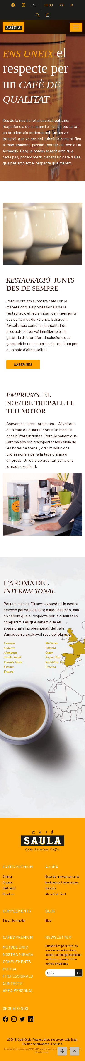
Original (7, 876)
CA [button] (33, 5)
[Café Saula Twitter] (22, 1019)
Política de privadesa (35, 1044)
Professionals (18, 975)
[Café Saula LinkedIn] (30, 1019)
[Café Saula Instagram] (23, 5)
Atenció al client (55, 894)
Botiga (9, 968)
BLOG (48, 5)
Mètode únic (15, 947)
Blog (48, 920)
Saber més (23, 364)
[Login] (72, 5)
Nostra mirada (18, 954)
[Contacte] (61, 5)
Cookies (56, 1044)
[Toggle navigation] (76, 27)
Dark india (9, 888)
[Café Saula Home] (13, 27)
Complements (17, 961)
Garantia (50, 888)
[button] (37, 15)
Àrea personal (18, 990)
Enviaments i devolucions (61, 882)
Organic (8, 882)
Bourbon (8, 894)
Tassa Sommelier (14, 920)
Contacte (13, 983)
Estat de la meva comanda (62, 876)
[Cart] (48, 15)
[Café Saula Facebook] (13, 5)
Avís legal (71, 1039)
